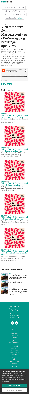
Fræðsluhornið (14, 335)
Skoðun (15, 331)
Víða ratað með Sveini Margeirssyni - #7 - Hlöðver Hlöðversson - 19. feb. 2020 (14, 253)
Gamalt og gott (14, 333)
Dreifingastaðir (11, 18)
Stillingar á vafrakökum (14, 390)
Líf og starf (14, 358)
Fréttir (14, 329)
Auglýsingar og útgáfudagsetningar (14, 11)
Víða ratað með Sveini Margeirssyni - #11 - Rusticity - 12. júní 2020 (14, 150)
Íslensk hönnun (14, 348)
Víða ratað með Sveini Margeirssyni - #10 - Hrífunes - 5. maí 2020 (14, 184)
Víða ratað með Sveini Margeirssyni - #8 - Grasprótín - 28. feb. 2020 (14, 218)
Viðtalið (15, 359)
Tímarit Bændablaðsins (18, 14)
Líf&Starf (14, 346)
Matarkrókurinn (14, 350)
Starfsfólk (21, 7)
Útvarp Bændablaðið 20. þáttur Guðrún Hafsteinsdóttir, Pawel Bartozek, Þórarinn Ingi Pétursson (17, 292)
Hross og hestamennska (14, 341)
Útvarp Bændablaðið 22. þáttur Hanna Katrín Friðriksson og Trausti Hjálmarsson (17, 277)
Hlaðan (20, 18)
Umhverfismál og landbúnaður (14, 339)
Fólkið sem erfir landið (14, 356)
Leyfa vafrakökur (14, 385)
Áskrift (6, 14)
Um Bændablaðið (10, 7)
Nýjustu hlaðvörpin (12, 269)
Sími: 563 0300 (15, 314)
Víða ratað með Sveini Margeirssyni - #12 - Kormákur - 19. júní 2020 (14, 116)
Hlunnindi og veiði (14, 361)
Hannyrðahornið (14, 352)
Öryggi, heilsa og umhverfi (14, 342)
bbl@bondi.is (15, 315)
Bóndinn (14, 354)
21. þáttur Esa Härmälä (15, 282)
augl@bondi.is (15, 317)
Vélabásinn (14, 363)
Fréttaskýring (14, 337)
